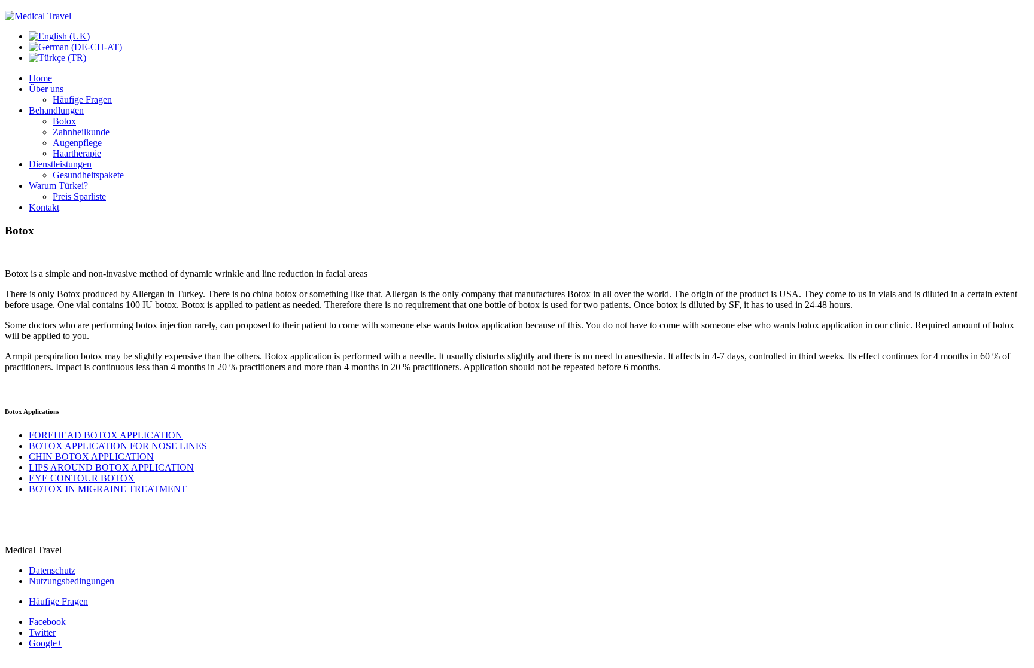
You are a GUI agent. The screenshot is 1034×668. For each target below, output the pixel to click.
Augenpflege (77, 143)
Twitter (42, 632)
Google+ (45, 643)
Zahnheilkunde (81, 132)
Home (40, 78)
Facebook (47, 622)
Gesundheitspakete (88, 175)
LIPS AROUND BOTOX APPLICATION (111, 467)
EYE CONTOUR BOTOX (82, 478)
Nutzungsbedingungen (71, 581)
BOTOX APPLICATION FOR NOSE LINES (118, 446)
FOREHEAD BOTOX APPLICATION (106, 435)
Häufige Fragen (82, 99)
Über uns (46, 89)
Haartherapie (77, 153)
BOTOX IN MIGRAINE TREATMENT (108, 489)
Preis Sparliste (79, 196)
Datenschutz (52, 570)
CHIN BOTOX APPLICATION (91, 457)
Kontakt (44, 207)
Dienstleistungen (60, 164)
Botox (64, 121)
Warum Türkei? (58, 186)
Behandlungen (56, 110)
